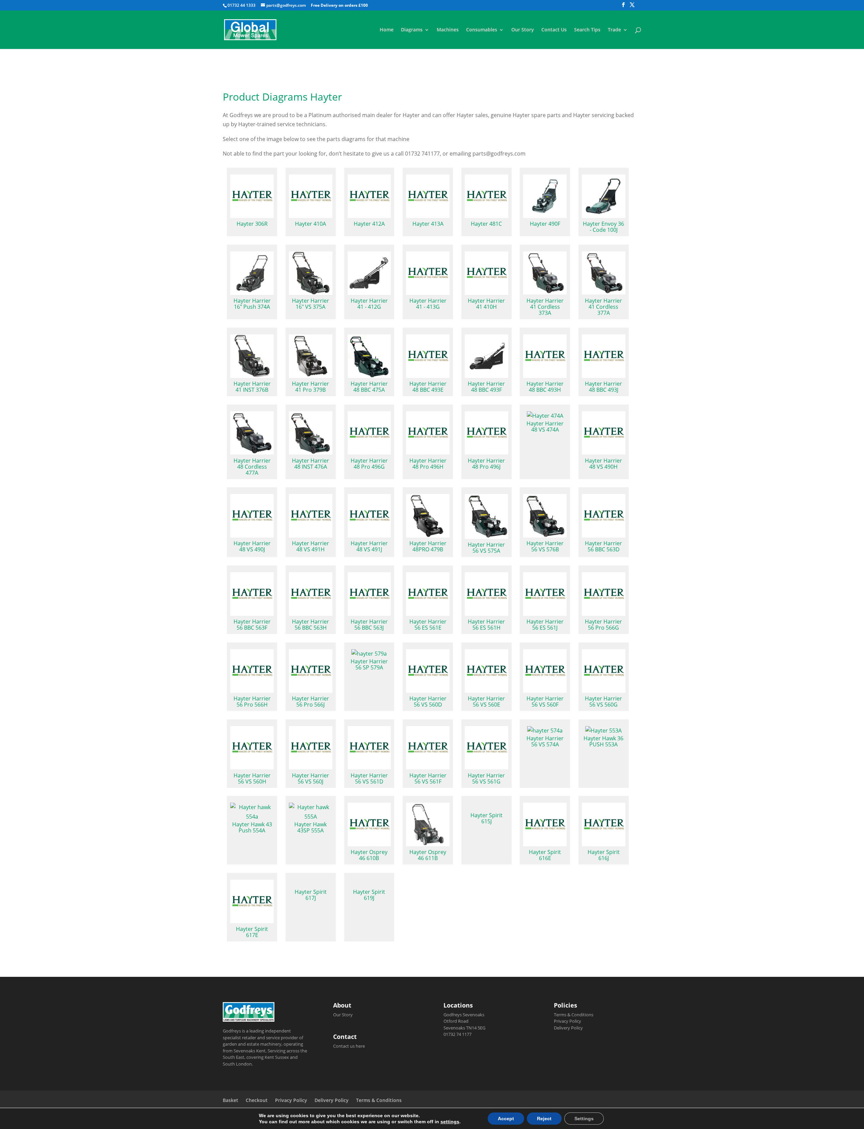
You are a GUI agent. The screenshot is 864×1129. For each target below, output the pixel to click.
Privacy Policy (567, 1021)
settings (449, 1121)
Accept (506, 1118)
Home (387, 30)
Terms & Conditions (573, 1015)
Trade (614, 30)
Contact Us (554, 30)
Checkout (257, 1100)
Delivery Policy (568, 1028)
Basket (230, 1100)
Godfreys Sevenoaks (463, 1015)
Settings (584, 1118)
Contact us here (349, 1046)
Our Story (522, 30)
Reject (544, 1118)
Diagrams (412, 30)
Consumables (481, 30)
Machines (448, 30)
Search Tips (587, 30)
